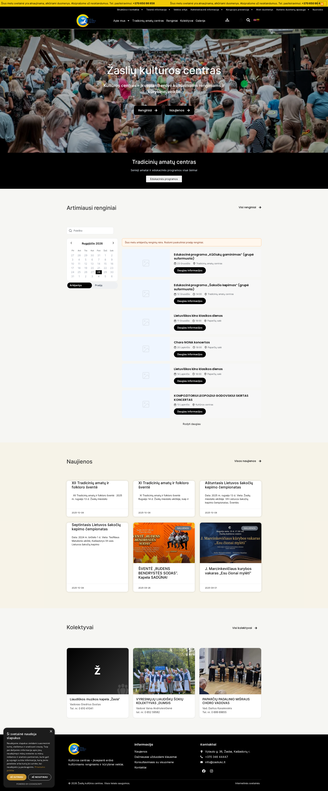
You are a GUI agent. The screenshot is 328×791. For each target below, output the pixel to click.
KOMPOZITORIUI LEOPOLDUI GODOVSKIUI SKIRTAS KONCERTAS (211, 397)
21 (98, 268)
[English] (255, 20)
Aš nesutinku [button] (40, 777)
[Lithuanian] (258, 20)
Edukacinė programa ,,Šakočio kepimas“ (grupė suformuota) (211, 287)
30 (92, 255)
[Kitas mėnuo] (113, 243)
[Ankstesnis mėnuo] (71, 243)
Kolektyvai (186, 20)
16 (112, 263)
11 (79, 263)
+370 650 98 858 (144, 3)
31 (98, 255)
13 (92, 263)
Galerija (200, 20)
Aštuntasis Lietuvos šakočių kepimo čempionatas (229, 485)
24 (72, 272)
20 (92, 268)
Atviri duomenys (264, 9)
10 (72, 263)
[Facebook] (203, 771)
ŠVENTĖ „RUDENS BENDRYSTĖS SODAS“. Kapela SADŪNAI (158, 573)
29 (85, 255)
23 (111, 268)
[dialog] (29, 758)
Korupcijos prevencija (237, 9)
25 (79, 272)
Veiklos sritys (180, 9)
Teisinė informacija (156, 9)
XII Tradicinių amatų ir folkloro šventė (90, 485)
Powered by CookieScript (29, 784)
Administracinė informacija (204, 9)
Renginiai (172, 20)
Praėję (98, 285)
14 (98, 263)
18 (79, 268)
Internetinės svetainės (247, 783)
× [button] (51, 731)
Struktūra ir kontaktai (128, 9)
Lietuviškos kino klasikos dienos (198, 315)
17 (72, 268)
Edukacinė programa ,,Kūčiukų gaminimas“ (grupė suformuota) (214, 256)
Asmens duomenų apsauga (291, 9)
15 (105, 263)
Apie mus (119, 20)
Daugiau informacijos (189, 270)
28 (79, 255)
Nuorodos (318, 9)
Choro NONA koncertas (192, 342)
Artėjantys (76, 285)
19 (85, 268)
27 (72, 255)
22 (105, 268)
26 (85, 272)
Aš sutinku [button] (16, 777)
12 (85, 263)
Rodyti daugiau (192, 424)
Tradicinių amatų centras (148, 20)
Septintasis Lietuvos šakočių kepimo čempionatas (96, 527)
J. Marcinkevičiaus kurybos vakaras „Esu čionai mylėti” (228, 571)
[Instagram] (211, 771)
